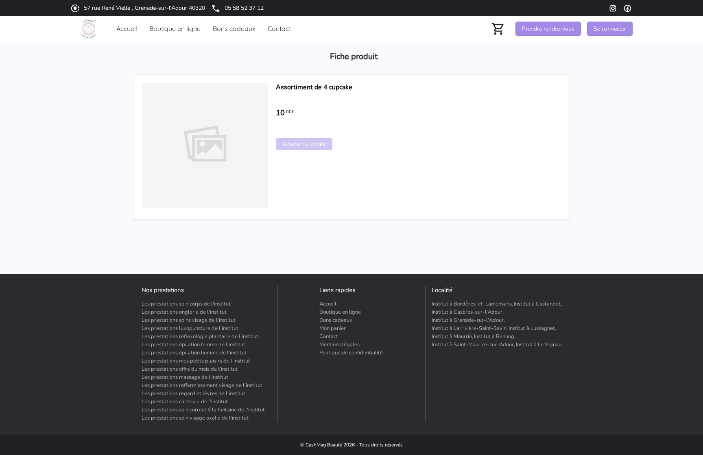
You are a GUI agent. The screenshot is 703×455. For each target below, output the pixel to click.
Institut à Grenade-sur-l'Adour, (468, 320)
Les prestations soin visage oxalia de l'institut (195, 418)
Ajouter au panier (304, 144)
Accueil (327, 304)
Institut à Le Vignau (538, 344)
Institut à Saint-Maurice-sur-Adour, (473, 344)
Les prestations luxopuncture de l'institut (190, 328)
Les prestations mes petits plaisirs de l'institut (196, 361)
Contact (328, 336)
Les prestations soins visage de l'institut (189, 320)
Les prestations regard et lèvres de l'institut (193, 393)
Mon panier (332, 328)
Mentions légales (339, 344)
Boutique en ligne (340, 312)
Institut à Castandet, (538, 304)
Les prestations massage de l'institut (185, 377)
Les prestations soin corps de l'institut (186, 304)
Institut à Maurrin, (452, 336)
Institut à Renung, (494, 336)
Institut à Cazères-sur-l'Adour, (468, 312)
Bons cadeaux (335, 320)
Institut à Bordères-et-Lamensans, (472, 304)
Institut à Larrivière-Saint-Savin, (470, 328)
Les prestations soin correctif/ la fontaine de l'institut (203, 409)
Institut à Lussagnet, (532, 328)
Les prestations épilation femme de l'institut (193, 344)
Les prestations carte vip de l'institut (185, 401)
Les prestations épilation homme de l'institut (194, 352)
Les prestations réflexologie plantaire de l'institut (200, 336)
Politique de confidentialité (351, 352)
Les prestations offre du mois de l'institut (190, 369)
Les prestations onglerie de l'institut (184, 312)
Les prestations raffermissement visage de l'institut (202, 385)
